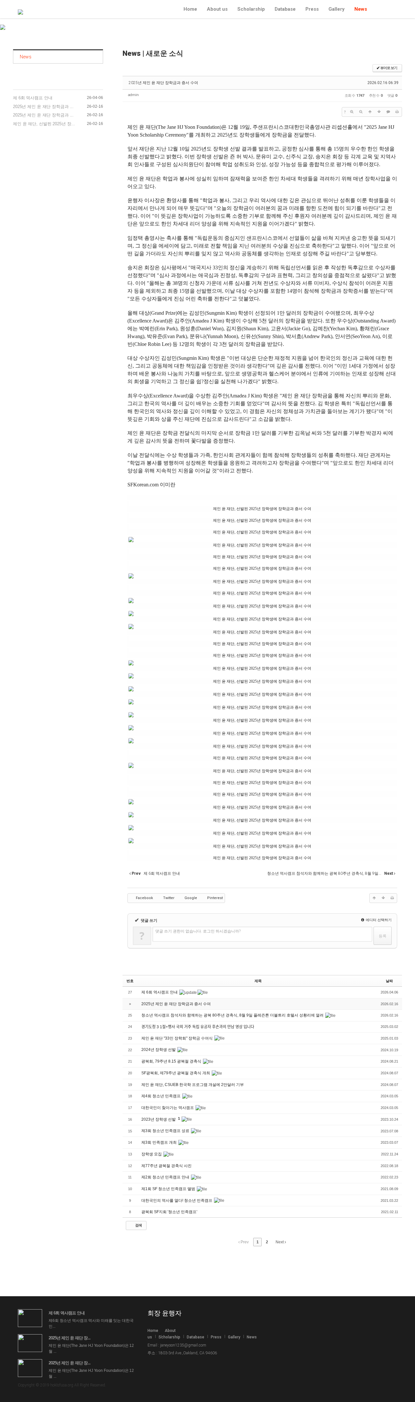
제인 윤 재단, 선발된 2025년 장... (44, 123)
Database (285, 9)
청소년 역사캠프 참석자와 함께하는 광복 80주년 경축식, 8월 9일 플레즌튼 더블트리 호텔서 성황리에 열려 (233, 1015)
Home (190, 9)
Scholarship (251, 9)
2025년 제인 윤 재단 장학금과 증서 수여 (163, 82)
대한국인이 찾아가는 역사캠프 (168, 1107)
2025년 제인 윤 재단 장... (69, 1337)
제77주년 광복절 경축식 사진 (167, 1166)
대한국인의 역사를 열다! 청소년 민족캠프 (177, 1200)
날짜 (389, 981)
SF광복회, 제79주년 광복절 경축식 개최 (176, 1073)
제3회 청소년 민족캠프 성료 (165, 1130)
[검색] (384, 10)
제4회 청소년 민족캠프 (161, 1096)
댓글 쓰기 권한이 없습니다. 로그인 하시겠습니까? (198, 931)
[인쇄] (397, 111)
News (360, 9)
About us (217, 9)
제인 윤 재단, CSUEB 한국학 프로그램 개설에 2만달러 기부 (192, 1084)
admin (133, 95)
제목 (258, 981)
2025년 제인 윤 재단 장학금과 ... (43, 106)
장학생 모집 (152, 1154)
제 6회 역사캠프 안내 (32, 97)
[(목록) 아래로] (379, 111)
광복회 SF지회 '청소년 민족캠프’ (169, 1212)
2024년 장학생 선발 (159, 1049)
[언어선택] (376, 10)
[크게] (351, 111)
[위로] (369, 111)
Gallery (336, 9)
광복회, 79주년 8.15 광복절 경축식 (171, 1061)
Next (280, 1242)
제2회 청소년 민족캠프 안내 (165, 1177)
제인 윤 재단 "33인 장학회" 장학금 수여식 (177, 1038)
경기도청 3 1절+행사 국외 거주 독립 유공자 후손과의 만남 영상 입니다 (197, 1027)
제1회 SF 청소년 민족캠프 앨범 (168, 1189)
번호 (130, 981)
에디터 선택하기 (378, 920)
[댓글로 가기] (388, 111)
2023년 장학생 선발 (159, 1119)
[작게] (360, 111)
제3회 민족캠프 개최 (159, 1142)
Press (312, 9)
